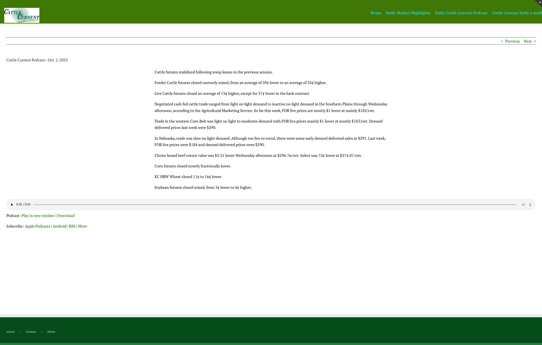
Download (66, 215)
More (82, 226)
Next (528, 41)
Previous (512, 41)
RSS (72, 226)
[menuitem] (378, 12)
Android (59, 226)
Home (51, 332)
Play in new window (38, 215)
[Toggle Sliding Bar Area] (538, 4)
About (10, 332)
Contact (31, 332)
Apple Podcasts (37, 226)
